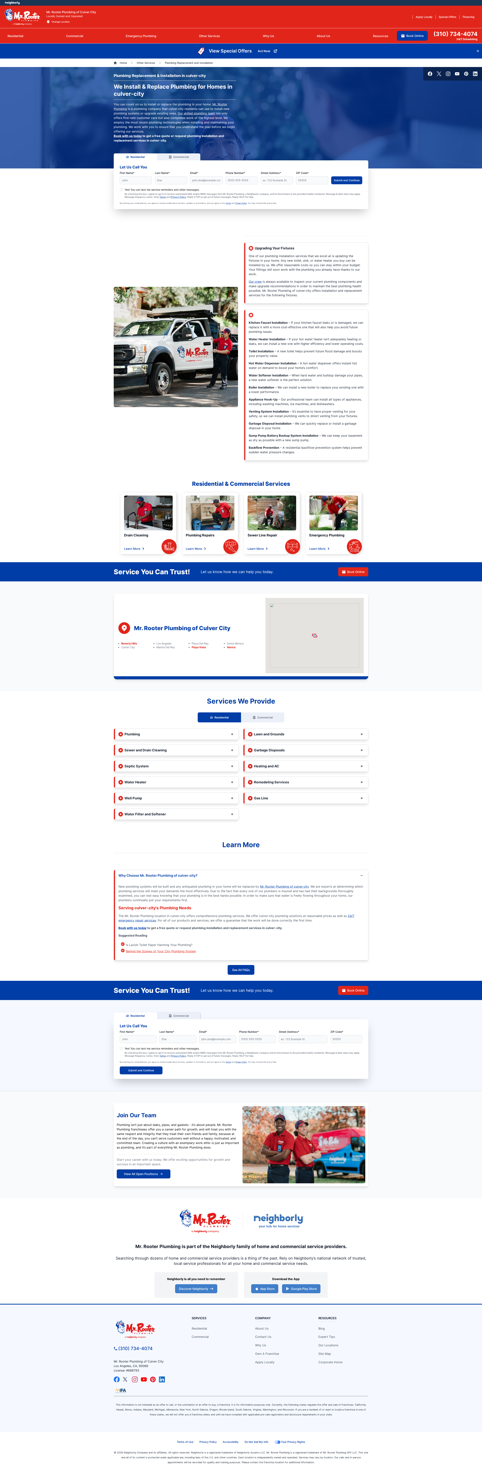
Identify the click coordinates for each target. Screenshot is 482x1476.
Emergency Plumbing (326, 535)
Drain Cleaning (136, 535)
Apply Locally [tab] (424, 16)
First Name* (127, 172)
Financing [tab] (468, 16)
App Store (267, 1289)
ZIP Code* (302, 172)
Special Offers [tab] (447, 16)
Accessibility (231, 1441)
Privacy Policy (178, 197)
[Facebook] (430, 74)
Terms (162, 197)
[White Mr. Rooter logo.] (22, 17)
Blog (321, 1328)
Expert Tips (326, 1337)
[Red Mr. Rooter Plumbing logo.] (146, 1329)
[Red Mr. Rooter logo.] (205, 1220)
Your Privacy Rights (293, 1441)
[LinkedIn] (475, 74)
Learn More (132, 548)
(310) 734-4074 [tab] (455, 33)
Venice (231, 647)
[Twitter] (439, 74)
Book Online (356, 572)
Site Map (324, 1354)
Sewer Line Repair (262, 535)
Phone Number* (235, 172)
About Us (261, 1328)
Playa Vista (199, 647)
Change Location (61, 21)
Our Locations (328, 1345)
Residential (137, 156)
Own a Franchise (267, 1354)
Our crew (255, 281)
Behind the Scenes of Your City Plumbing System (161, 951)
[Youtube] (457, 74)
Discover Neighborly (193, 1289)
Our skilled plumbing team (196, 113)
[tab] (141, 36)
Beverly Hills (129, 643)
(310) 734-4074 (135, 1348)
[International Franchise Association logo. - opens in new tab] (121, 1390)
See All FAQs (241, 970)
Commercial (181, 156)
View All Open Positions (141, 1174)
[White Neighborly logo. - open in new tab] (12, 3)
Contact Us (263, 1337)
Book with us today (128, 136)
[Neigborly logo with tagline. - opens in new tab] (278, 1220)
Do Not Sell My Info (256, 1441)
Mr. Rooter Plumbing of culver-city (284, 886)
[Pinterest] (466, 74)
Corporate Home (330, 1362)
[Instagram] (448, 74)
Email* (194, 172)
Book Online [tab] (415, 36)
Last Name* (162, 172)
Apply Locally (265, 1362)
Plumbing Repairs (200, 535)
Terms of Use (185, 1441)
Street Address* (271, 172)
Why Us (260, 1345)
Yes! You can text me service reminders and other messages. (162, 189)
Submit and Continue (347, 180)
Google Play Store (304, 1289)
